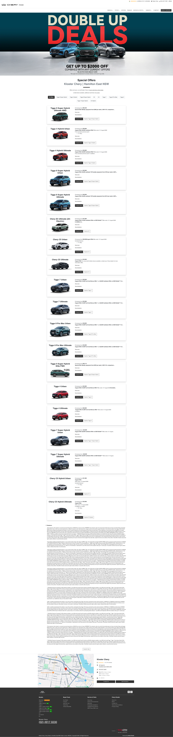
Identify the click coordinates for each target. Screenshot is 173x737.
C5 (39, 713)
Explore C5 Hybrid (88, 517)
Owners (148, 10)
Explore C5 (87, 251)
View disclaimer (78, 114)
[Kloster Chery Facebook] (169, 1)
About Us (114, 700)
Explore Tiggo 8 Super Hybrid (91, 181)
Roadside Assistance (93, 705)
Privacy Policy (115, 706)
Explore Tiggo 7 (88, 290)
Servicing (90, 700)
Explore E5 (86, 231)
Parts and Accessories (93, 701)
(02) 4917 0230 (164, 1)
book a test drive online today (96, 90)
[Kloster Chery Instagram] (171, 1)
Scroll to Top (86, 649)
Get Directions (125, 681)
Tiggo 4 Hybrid (42, 703)
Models (110, 10)
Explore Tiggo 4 (88, 397)
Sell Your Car (66, 703)
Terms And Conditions (117, 705)
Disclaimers (49, 525)
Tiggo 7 (41, 705)
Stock (117, 10)
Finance (129, 10)
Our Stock (65, 700)
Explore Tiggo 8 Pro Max (90, 334)
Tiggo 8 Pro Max (43, 708)
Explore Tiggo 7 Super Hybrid (91, 440)
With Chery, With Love (93, 708)
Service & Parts (138, 10)
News (113, 701)
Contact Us (106, 681)
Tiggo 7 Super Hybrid (44, 706)
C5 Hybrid (41, 714)
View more (77, 112)
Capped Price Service (93, 706)
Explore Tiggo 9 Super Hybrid (91, 118)
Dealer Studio (131, 735)
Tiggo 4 (41, 701)
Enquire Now (79, 118)
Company (156, 10)
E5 (39, 716)
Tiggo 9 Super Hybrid (44, 711)
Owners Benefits (67, 706)
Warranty (90, 703)
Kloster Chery (155, 1)
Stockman (41, 700)
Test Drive (65, 705)
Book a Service (166, 10)
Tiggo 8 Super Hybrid (44, 709)
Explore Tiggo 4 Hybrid (89, 142)
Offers (123, 10)
